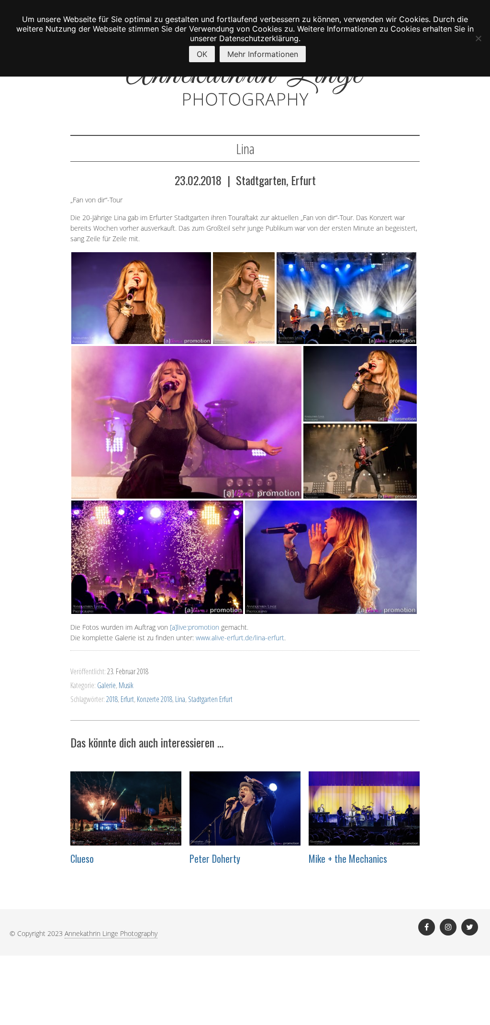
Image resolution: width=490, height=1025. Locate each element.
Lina (180, 699)
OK (202, 54)
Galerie (106, 685)
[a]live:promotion (194, 627)
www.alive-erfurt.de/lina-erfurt (240, 637)
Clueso (82, 858)
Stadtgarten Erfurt (210, 699)
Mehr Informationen (262, 54)
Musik (126, 685)
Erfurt (127, 699)
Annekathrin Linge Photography (111, 933)
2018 (112, 699)
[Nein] (478, 38)
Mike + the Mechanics (348, 858)
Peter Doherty (214, 858)
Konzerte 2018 (154, 699)
